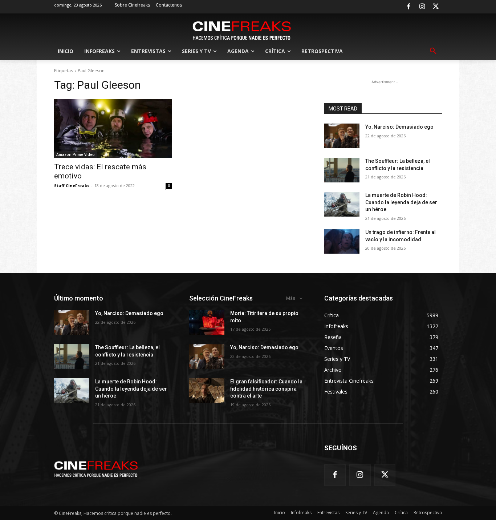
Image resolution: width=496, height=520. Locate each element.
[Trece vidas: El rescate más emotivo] (113, 128)
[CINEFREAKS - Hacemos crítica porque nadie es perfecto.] (242, 29)
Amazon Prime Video (75, 154)
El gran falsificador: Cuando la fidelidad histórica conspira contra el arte (266, 389)
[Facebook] (408, 7)
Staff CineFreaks (71, 185)
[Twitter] (436, 7)
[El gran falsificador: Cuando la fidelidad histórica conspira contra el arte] (206, 390)
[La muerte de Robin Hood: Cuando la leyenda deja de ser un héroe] (341, 204)
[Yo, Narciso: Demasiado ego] (341, 136)
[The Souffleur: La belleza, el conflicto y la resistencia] (341, 170)
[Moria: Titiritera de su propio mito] (206, 322)
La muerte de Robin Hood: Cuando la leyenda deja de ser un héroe (401, 202)
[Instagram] (422, 7)
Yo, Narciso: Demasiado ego (399, 127)
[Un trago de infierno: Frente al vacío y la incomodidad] (341, 241)
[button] (433, 51)
